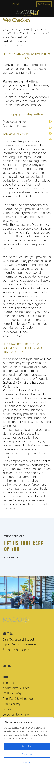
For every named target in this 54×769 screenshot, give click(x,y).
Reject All (27, 762)
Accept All (27, 746)
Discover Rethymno (16, 714)
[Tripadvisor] (50, 139)
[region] (27, 743)
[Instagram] (50, 127)
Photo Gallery (11, 704)
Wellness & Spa (13, 693)
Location (8, 709)
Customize (27, 754)
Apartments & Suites (16, 688)
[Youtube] (50, 133)
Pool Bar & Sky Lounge (18, 698)
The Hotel (9, 683)
